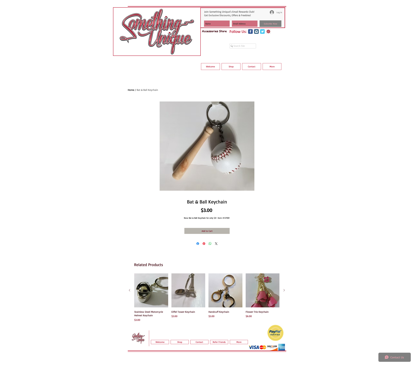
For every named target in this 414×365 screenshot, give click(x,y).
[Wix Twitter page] (262, 31)
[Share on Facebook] (198, 244)
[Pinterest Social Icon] (268, 31)
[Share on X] (216, 244)
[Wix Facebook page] (250, 31)
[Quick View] (151, 290)
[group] (207, 297)
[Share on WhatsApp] (210, 244)
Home (131, 89)
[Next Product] (284, 290)
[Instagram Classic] (256, 31)
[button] (231, 66)
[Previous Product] (129, 290)
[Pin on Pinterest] (204, 244)
